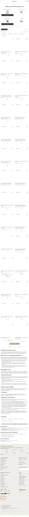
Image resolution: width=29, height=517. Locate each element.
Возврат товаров (3, 484)
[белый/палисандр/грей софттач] (21, 298)
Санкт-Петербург (15, 449)
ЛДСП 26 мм (26, 394)
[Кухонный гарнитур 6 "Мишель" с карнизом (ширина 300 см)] (21, 219)
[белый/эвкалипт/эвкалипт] (7, 77)
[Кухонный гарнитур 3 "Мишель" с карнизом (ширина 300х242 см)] (21, 131)
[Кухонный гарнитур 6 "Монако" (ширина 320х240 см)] (7, 219)
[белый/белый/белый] (6, 55)
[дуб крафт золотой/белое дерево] (22, 274)
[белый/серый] (22, 341)
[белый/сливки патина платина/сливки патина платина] (21, 121)
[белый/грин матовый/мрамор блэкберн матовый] (6, 274)
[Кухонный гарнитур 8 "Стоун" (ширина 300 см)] (21, 286)
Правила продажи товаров (4, 486)
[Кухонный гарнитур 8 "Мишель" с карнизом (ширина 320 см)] (7, 286)
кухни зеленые (4, 35)
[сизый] (10, 340)
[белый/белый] (6, 252)
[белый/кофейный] (19, 341)
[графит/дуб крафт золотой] (20, 274)
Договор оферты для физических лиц (6, 505)
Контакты (2, 465)
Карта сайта (3, 509)
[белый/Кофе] (7, 252)
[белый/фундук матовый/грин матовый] (7, 276)
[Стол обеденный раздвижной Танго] (7, 241)
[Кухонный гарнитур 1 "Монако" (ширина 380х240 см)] (21, 66)
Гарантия (2, 477)
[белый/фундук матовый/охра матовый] (9, 276)
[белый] (3, 340)
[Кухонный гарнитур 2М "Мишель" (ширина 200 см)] (7, 44)
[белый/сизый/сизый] (7, 298)
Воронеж (21, 449)
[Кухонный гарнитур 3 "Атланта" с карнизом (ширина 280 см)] (7, 153)
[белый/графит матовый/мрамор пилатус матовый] (4, 274)
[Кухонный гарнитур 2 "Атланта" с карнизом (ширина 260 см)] (21, 109)
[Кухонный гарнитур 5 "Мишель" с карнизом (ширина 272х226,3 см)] (21, 197)
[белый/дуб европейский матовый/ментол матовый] (21, 77)
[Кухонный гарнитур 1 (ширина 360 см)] (7, 308)
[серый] (8, 340)
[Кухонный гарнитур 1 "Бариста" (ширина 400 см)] (21, 44)
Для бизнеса (2, 480)
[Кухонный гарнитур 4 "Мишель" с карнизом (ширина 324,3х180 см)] (7, 175)
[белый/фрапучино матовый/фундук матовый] (6, 276)
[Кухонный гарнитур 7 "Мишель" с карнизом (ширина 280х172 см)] (21, 241)
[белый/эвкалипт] (25, 341)
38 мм (5, 395)
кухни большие (15, 33)
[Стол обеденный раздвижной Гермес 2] (21, 263)
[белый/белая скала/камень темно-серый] (21, 99)
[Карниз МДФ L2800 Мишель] (7, 329)
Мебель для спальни (22, 477)
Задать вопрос (3, 462)
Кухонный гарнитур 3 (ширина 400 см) (21, 316)
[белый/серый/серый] (8, 55)
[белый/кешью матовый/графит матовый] (6, 319)
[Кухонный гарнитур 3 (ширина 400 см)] (21, 308)
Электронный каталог (3, 483)
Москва (7, 449)
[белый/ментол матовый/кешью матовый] (9, 274)
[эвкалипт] (11, 340)
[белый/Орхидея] (9, 252)
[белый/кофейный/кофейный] (7, 143)
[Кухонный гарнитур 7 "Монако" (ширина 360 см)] (7, 263)
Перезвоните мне (3, 461)
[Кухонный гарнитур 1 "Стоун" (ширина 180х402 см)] (21, 88)
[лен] (6, 340)
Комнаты (20, 473)
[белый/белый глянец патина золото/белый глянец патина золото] (7, 99)
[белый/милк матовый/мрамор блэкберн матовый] (10, 274)
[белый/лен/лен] (20, 252)
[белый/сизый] (24, 341)
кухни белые (9, 33)
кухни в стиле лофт (21, 33)
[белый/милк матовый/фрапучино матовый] (7, 231)
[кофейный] (5, 340)
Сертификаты (2, 485)
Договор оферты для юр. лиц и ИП (6, 506)
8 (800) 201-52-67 (6, 448)
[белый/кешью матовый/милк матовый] (8, 319)
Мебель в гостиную (21, 483)
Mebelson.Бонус (3, 478)
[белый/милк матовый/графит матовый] (7, 121)
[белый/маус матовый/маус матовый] (21, 55)
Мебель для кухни (4, 33)
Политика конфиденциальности (6, 507)
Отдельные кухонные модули (6, 401)
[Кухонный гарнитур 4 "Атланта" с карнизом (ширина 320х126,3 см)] (21, 175)
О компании (2, 473)
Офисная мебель (21, 481)
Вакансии (2, 469)
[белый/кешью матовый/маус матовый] (7, 274)
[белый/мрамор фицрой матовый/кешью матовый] (12, 274)
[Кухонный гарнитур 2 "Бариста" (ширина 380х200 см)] (7, 109)
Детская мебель (21, 482)
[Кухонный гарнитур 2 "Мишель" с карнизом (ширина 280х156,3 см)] (7, 131)
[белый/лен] (20, 341)
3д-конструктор (3, 479)
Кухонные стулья (4, 408)
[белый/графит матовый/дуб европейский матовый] (2, 274)
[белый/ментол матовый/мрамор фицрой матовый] (21, 165)
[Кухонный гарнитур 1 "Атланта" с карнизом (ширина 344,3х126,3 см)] (7, 88)
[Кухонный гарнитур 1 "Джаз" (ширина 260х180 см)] (7, 66)
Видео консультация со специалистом (4, 464)
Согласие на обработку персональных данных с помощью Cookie (10, 508)
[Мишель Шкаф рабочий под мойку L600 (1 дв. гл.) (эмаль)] (21, 329)
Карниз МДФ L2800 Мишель (5, 337)
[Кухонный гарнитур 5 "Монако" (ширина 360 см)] (7, 197)
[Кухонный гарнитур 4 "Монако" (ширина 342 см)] (21, 153)
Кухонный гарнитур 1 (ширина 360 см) (7, 316)
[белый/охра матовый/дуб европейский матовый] (7, 209)
